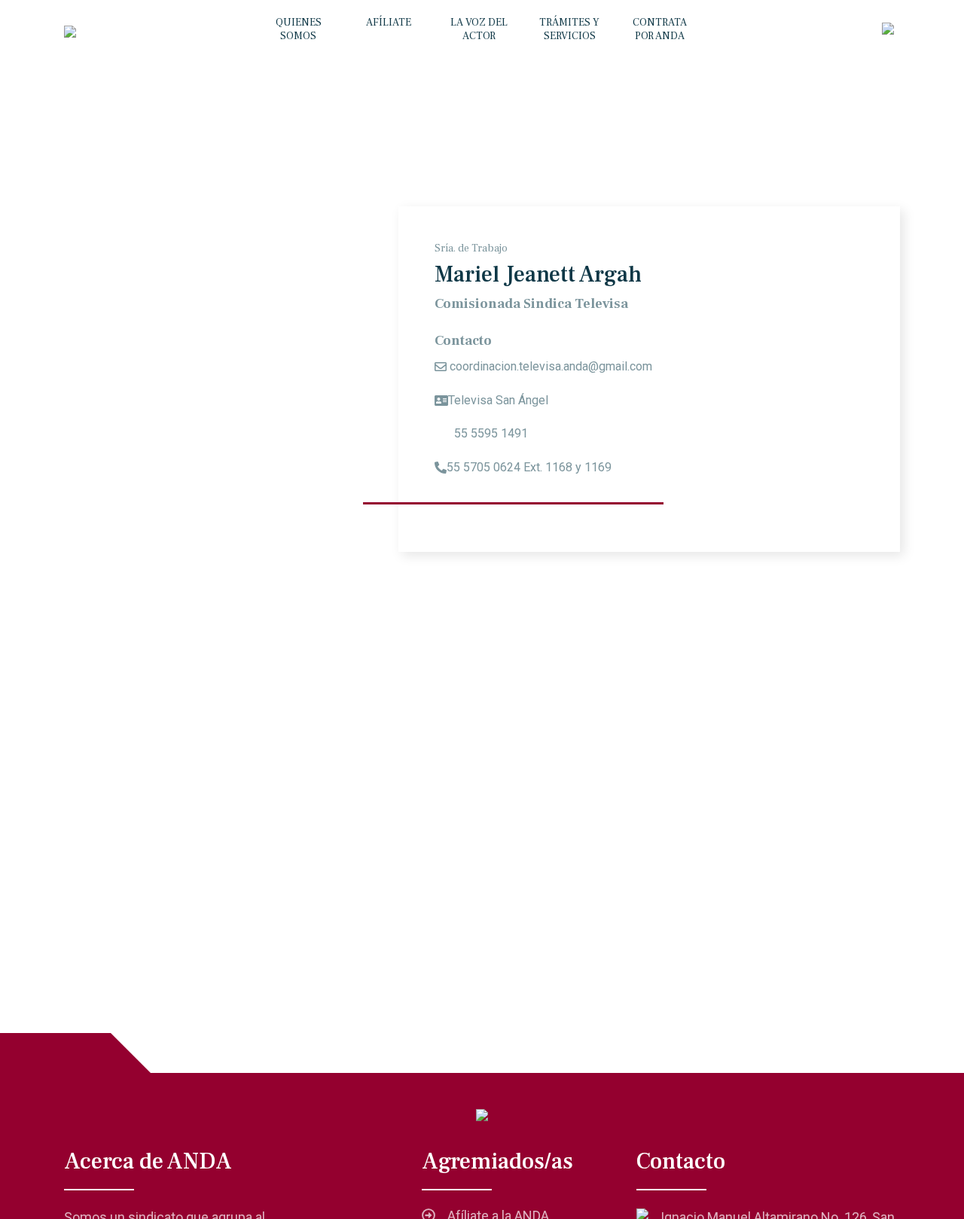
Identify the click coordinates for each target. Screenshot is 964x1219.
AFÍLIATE (388, 22)
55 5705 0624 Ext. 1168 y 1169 (529, 467)
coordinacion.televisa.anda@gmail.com (551, 366)
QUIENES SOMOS (299, 29)
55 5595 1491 (489, 433)
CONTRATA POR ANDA (660, 29)
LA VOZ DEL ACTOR (479, 29)
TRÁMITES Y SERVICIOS (569, 29)
